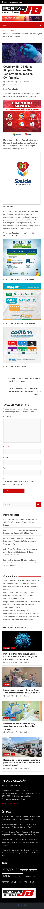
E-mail (6, 457)
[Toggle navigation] (5, 24)
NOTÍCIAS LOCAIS (30, 877)
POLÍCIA (5, 882)
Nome (6, 447)
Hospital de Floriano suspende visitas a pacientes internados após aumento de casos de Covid (21, 762)
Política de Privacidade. (10, 804)
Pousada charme (9, 611)
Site (4, 468)
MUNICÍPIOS (12, 876)
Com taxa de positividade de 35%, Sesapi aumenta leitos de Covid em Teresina (19, 726)
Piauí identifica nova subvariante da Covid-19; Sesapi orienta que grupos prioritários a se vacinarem (20, 656)
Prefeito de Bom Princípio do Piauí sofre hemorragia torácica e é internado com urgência (23, 391)
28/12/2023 (10, 768)
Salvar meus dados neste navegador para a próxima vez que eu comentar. (19, 482)
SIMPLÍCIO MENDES (22, 882)
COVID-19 (6, 648)
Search (38, 504)
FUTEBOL (33, 870)
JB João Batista (23, 82)
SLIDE (13, 648)
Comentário (8, 416)
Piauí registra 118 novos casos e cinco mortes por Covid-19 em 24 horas (23, 379)
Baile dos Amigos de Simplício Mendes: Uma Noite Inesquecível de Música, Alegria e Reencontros (21, 604)
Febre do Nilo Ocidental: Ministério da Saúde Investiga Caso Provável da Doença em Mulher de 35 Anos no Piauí (21, 563)
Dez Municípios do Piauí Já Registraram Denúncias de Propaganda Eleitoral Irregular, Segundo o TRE (19, 541)
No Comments (11, 85)
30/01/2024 (10, 662)
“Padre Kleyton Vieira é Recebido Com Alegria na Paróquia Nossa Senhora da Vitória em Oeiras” (19, 595)
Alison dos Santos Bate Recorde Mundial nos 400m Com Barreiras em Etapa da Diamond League (20, 522)
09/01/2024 (10, 696)
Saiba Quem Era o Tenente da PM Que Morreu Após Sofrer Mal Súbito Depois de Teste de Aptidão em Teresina (20, 552)
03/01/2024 (10, 732)
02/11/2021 (10, 82)
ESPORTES (24, 870)
